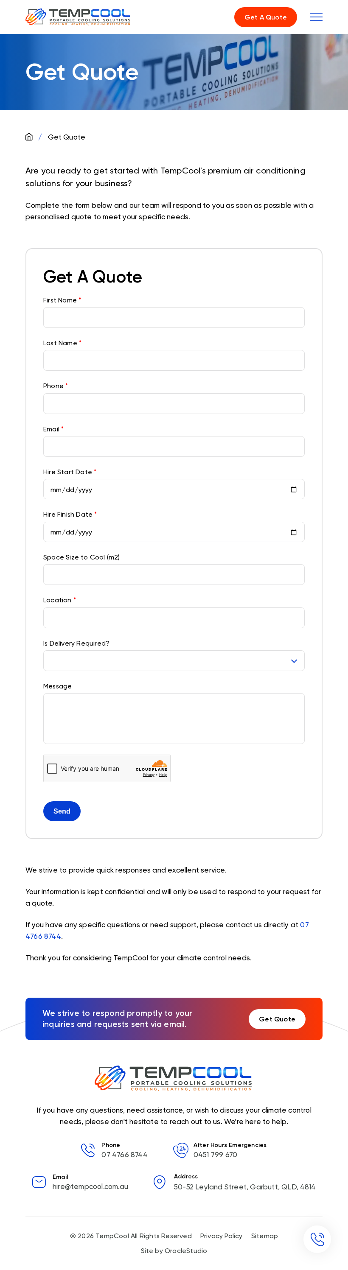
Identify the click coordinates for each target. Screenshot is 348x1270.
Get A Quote (265, 17)
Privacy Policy (221, 1236)
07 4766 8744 (124, 1154)
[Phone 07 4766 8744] (317, 1239)
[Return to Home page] (78, 16)
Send (61, 811)
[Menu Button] (316, 17)
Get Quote (277, 1019)
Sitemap (264, 1236)
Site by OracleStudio (174, 1251)
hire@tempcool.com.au (90, 1186)
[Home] (29, 137)
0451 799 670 (215, 1154)
